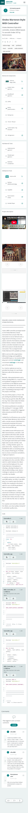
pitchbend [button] (18, 45)
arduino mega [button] (6, 45)
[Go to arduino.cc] (2, 2)
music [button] (4, 48)
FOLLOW (12, 12)
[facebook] (2, 42)
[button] (10, 41)
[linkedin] (5, 42)
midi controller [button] (6, 51)
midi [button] (13, 45)
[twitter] (7, 42)
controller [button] (10, 48)
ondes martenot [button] (19, 48)
